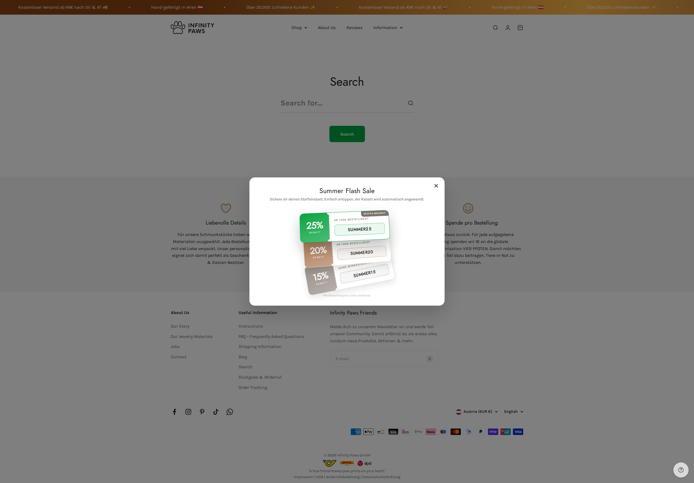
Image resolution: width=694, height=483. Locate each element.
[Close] (436, 185)
